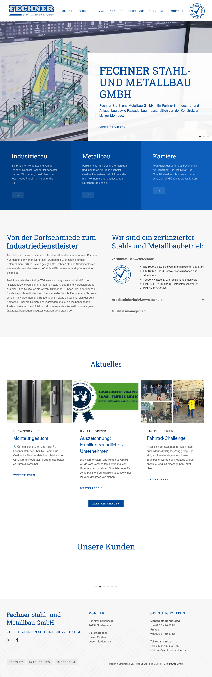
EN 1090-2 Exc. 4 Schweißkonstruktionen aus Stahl (173, 267)
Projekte (67, 10)
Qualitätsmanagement (129, 311)
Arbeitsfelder (132, 10)
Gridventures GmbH (173, 663)
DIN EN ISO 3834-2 (154, 288)
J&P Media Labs (139, 663)
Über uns (86, 10)
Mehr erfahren (112, 127)
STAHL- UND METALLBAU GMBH (200, 136)
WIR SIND (204, 136)
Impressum (66, 662)
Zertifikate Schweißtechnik (133, 259)
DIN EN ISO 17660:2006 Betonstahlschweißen (170, 284)
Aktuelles (157, 10)
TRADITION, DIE (208, 136)
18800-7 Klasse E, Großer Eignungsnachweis (170, 279)
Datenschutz (40, 662)
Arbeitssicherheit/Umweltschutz (137, 299)
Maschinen (107, 10)
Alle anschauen (106, 503)
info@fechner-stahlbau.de (172, 650)
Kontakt (177, 10)
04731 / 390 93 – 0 (166, 641)
